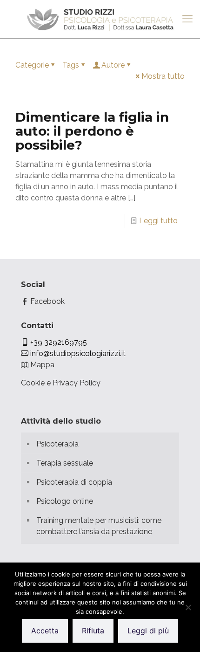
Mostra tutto (163, 76)
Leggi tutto (158, 220)
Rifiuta (93, 630)
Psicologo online (64, 501)
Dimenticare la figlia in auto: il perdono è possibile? (92, 131)
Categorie (32, 65)
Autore (113, 65)
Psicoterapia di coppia (74, 482)
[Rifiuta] (188, 607)
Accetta (45, 630)
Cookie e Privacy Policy (60, 382)
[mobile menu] (187, 19)
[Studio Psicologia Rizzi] (100, 19)
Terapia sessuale (64, 463)
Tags (70, 65)
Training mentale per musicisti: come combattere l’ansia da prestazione (98, 526)
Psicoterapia (57, 443)
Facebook (46, 301)
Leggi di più (148, 630)
